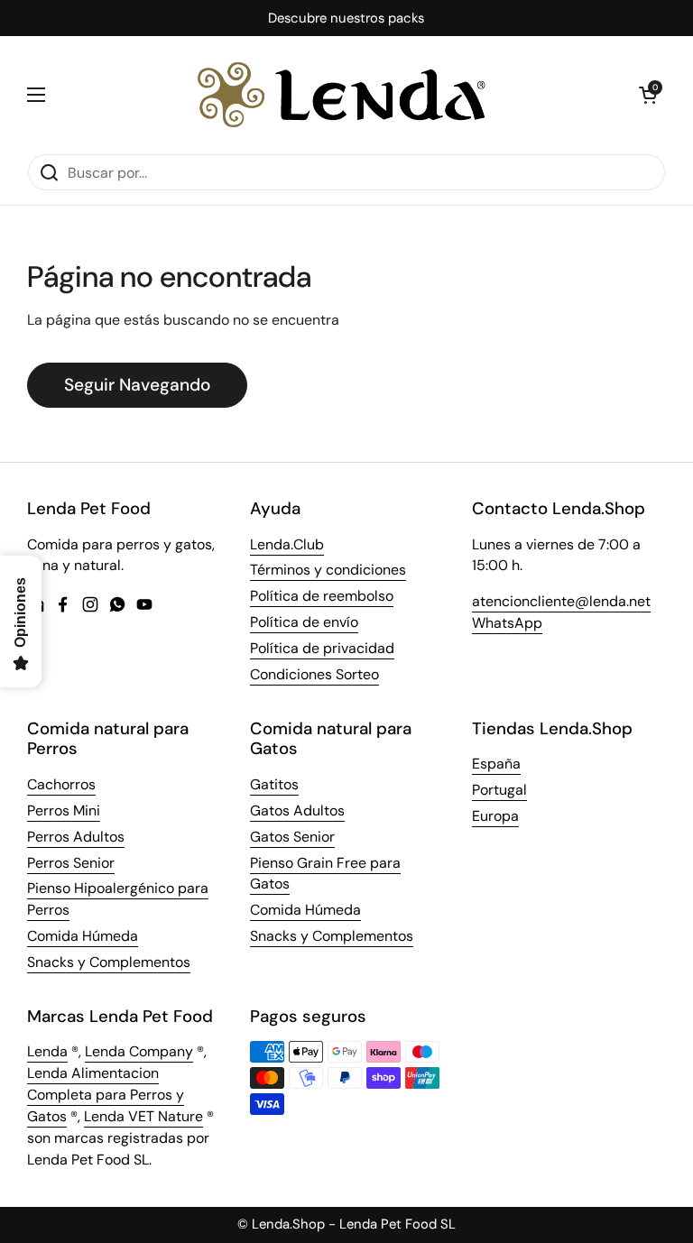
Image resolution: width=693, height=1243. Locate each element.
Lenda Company (139, 1051)
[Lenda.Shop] (342, 95)
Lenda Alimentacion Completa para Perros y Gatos (105, 1094)
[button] (648, 95)
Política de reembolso (321, 595)
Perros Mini (63, 810)
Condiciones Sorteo (314, 674)
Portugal (499, 789)
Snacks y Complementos (108, 962)
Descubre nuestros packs (346, 18)
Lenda (47, 1051)
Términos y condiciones (328, 569)
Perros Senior (71, 862)
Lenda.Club (287, 544)
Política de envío (304, 621)
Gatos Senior (292, 836)
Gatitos (274, 784)
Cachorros (61, 784)
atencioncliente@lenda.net (561, 601)
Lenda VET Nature (143, 1116)
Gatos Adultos (297, 810)
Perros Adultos (76, 836)
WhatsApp (507, 622)
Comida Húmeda (82, 935)
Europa (495, 815)
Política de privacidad (322, 648)
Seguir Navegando (137, 384)
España (496, 763)
